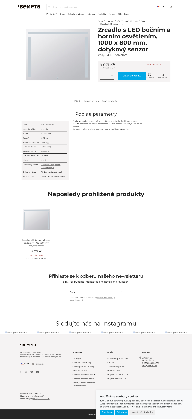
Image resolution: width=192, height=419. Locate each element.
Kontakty (102, 14)
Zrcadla (144, 21)
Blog (126, 14)
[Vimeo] (31, 372)
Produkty (50, 14)
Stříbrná (44, 138)
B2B (120, 14)
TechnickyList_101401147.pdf (53, 176)
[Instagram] (26, 372)
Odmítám (122, 412)
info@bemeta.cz (149, 366)
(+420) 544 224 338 (150, 363)
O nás (62, 14)
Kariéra (112, 14)
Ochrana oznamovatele (83, 378)
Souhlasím (107, 412)
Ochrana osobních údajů (83, 374)
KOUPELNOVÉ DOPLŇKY (127, 21)
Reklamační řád (79, 371)
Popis (77, 101)
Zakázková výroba (76, 14)
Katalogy (91, 14)
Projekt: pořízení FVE (116, 378)
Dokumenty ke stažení (117, 358)
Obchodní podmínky (81, 362)
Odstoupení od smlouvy (83, 366)
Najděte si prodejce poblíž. (32, 396)
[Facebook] (21, 372)
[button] (172, 6)
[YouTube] (37, 372)
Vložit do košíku (132, 75)
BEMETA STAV (113, 371)
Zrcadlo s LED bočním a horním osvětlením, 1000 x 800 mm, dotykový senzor (36, 243)
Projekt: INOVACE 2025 (117, 374)
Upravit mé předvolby (142, 412)
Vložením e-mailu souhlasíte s (92, 299)
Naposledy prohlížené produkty (100, 101)
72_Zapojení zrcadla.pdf (51, 172)
